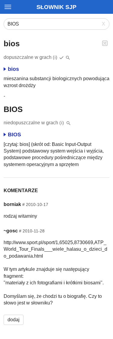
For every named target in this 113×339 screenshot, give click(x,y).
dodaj (14, 319)
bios (13, 69)
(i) (55, 57)
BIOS (14, 135)
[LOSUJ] (104, 43)
